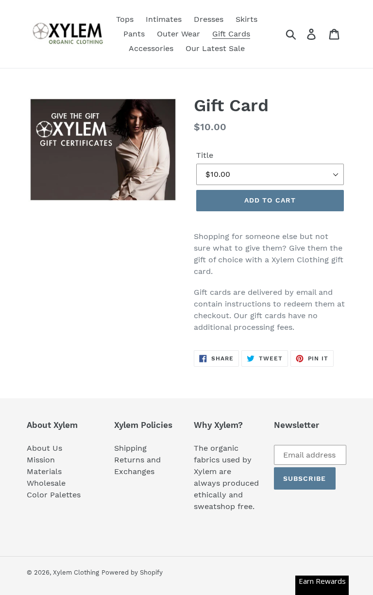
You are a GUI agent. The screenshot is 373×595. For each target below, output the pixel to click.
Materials (44, 471)
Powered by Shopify (132, 572)
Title (204, 155)
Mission (41, 459)
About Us (44, 448)
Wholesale (46, 483)
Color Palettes (54, 494)
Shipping (130, 448)
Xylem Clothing (76, 572)
